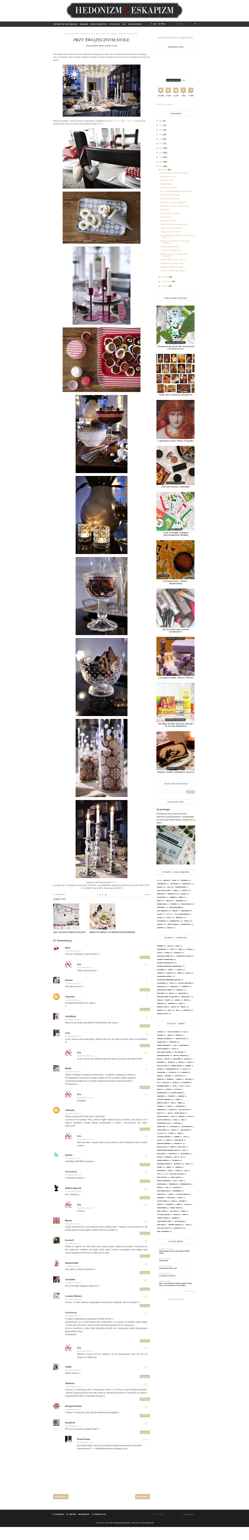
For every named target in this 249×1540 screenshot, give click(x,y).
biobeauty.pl (179, 1228)
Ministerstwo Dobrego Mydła (168, 1150)
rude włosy (186, 996)
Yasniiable (70, 1279)
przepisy (179, 990)
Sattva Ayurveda (182, 1194)
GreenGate (161, 1109)
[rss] (165, 24)
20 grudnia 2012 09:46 (73, 1191)
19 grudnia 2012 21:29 (73, 1000)
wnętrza (122, 33)
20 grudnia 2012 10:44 (73, 1224)
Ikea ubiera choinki (168, 221)
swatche (160, 1003)
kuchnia (183, 894)
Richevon (176, 1187)
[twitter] (160, 24)
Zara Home (161, 1224)
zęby (177, 1010)
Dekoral (168, 1076)
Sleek (173, 1201)
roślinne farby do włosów (167, 996)
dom (93, 33)
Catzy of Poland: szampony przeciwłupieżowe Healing (176, 534)
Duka (174, 1086)
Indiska (181, 1116)
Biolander (177, 1059)
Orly (186, 1170)
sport (186, 1000)
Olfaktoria (70, 1383)
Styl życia (114, 24)
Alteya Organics (173, 1032)
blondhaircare (164, 1281)
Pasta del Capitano (177, 1174)
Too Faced (173, 1211)
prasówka (161, 907)
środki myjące (162, 1013)
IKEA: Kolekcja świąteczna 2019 (69, 932)
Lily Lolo (160, 1133)
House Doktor (162, 1116)
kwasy (170, 969)
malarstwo (161, 897)
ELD (187, 1086)
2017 (161, 144)
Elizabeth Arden (176, 1092)
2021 (161, 125)
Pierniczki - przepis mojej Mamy (173, 202)
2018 (161, 139)
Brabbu (188, 1065)
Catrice (160, 1069)
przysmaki (161, 993)
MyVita (159, 1157)
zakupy (186, 921)
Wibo (184, 1214)
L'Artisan (176, 1123)
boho (174, 880)
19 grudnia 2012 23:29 (73, 1158)
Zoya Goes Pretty (163, 1228)
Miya (184, 1150)
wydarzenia (161, 921)
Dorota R (69, 1240)
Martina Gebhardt (164, 1143)
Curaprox (184, 1072)
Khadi (175, 1120)
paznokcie (174, 986)
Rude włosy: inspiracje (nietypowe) (175, 173)
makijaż (170, 973)
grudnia (164, 170)
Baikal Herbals (162, 1048)
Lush (185, 1136)
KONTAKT (189, 38)
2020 (161, 130)
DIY (124, 24)
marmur (172, 897)
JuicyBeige (70, 1016)
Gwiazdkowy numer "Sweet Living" (175, 206)
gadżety (185, 890)
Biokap (167, 1059)
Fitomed (160, 1106)
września (165, 286)
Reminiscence (185, 1184)
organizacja (180, 900)
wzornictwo (132, 33)
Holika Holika (180, 1113)
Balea (174, 1048)
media (159, 900)
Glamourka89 (71, 1263)
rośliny (175, 911)
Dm (158, 1082)
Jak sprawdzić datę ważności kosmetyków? (175, 630)
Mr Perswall (185, 1153)
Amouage (178, 1035)
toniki (180, 1003)
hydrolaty (178, 952)
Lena (67, 1033)
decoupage (174, 883)
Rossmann (177, 1191)
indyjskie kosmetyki (164, 956)
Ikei (102, 124)
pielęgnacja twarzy (164, 990)
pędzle (171, 993)
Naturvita (177, 1164)
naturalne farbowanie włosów (168, 980)
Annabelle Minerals (164, 1038)
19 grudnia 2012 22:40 (73, 1036)
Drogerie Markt (163, 1086)
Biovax (181, 1062)
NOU (175, 1157)
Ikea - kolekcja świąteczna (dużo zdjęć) (176, 191)
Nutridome (161, 1170)
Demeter (160, 1079)
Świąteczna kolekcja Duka (171, 250)
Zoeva (188, 1224)
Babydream (183, 1045)
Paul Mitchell (162, 1177)
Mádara (168, 1157)
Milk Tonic (182, 1147)
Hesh (169, 1113)
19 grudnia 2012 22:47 (73, 1072)
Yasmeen (175, 1218)
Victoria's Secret (163, 1214)
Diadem (178, 1079)
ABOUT (161, 38)
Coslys (185, 1069)
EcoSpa (168, 1089)
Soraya (159, 1204)
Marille (68, 1068)
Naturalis (176, 1160)
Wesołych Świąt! (167, 180)
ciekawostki (161, 883)
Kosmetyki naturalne (65, 24)
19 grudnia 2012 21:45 (73, 1019)
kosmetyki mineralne (165, 959)
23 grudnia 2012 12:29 (85, 967)
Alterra (160, 1032)
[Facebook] (183, 90)
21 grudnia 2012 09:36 (73, 1409)
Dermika (170, 1079)
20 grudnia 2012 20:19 (73, 1370)
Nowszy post (61, 1496)
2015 (161, 153)
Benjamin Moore (163, 1055)
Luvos (159, 1140)
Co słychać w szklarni (167, 1276)
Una (79, 964)
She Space (171, 1197)
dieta (172, 949)
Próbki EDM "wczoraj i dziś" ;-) (173, 260)
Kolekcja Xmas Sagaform (171, 213)
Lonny (179, 1133)
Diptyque (188, 1079)
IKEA (114, 882)
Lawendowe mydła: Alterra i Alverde (175, 677)
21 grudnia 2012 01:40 (73, 1386)
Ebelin (159, 1089)
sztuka (159, 917)
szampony (171, 1003)
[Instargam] (168, 90)
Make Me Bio (179, 1140)
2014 (161, 157)
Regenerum (161, 1184)
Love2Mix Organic (163, 1136)
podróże (173, 904)
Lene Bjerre (184, 1130)
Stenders (169, 1204)
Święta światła (166, 184)
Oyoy (159, 1174)
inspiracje (105, 33)
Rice (167, 1187)
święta (114, 33)
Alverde (160, 1035)
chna (177, 946)
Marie (67, 948)
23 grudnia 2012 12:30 (85, 1097)
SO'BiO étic (161, 1194)
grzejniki (160, 894)
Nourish (178, 1167)
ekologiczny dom (163, 890)
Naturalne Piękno (163, 1164)
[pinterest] (155, 24)
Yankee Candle (162, 1218)
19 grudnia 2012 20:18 (73, 983)
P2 (165, 1174)
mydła (188, 973)
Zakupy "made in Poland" (171, 232)
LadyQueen (173, 1126)
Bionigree (160, 1062)
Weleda (176, 1214)
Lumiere (177, 1136)
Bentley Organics (180, 1055)
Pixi (174, 1180)
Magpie (168, 1140)
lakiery (179, 969)
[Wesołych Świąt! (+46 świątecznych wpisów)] (112, 916)
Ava (174, 1045)
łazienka (160, 927)
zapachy (160, 924)
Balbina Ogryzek (73, 1188)
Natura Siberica (163, 1160)
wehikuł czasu (162, 1007)
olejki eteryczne (184, 983)
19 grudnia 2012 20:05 (73, 951)
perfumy (185, 986)
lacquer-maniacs (73, 1296)
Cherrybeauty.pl (172, 1069)
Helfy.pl (160, 1113)
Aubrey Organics (163, 1045)
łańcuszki (186, 1010)
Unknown (70, 997)
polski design (186, 904)
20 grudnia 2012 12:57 (73, 1316)
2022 (161, 121)
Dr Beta (175, 1082)
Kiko (183, 1120)
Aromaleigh (161, 1042)
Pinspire (116, 121)
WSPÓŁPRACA (174, 38)
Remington (173, 1184)
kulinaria (160, 969)
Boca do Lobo (162, 1065)
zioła (169, 1010)
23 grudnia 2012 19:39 (73, 1426)
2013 (161, 162)
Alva (184, 1032)
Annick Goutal (181, 1038)
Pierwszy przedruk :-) (169, 188)
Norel (169, 1167)
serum (159, 1000)
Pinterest (129, 121)
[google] (157, 24)
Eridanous (161, 1096)
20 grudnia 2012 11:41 (73, 1243)
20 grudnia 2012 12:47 (73, 1299)
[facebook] (152, 24)
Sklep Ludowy (162, 1201)
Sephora (160, 1197)
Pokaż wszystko (190, 1291)
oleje (172, 983)
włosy (173, 1007)
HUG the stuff (184, 1109)
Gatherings (179, 1106)
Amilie (169, 1035)
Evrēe (177, 1099)
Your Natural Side (164, 1221)
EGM (181, 1086)
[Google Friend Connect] (190, 90)
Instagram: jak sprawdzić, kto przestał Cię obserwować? (176, 347)
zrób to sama (172, 924)
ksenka (69, 980)
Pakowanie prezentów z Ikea (172, 263)
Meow (172, 1147)
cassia (169, 946)
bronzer (160, 946)
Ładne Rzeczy (186, 924)
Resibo (159, 1187)
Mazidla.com (161, 1147)
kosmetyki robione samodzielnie (169, 966)
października (166, 281)
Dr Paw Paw (186, 1082)
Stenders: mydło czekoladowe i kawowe (175, 772)
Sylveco (187, 1204)
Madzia (68, 1220)
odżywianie (161, 983)
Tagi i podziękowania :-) (170, 247)
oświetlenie (161, 904)
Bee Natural (179, 1052)
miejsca (169, 900)
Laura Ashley (162, 1130)
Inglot (189, 1116)
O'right (178, 1170)
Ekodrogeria (162, 1092)
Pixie (181, 1180)
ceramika (184, 880)
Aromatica (173, 1042)
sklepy (159, 914)
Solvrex (182, 1201)
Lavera (173, 1130)
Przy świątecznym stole (170, 199)
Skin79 (180, 1197)
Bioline (187, 1059)
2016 (161, 148)
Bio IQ (159, 1059)
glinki (159, 952)
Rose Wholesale (163, 1191)
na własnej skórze (164, 976)
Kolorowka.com (163, 1123)
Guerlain (172, 1109)
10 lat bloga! (163, 809)
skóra (177, 1000)
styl (168, 914)
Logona (171, 1133)
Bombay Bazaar (176, 1065)
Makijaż (84, 24)
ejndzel (68, 1155)
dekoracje (85, 33)
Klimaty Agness (165, 1274)
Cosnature (161, 1072)
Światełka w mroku (168, 177)
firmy (176, 890)
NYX (182, 1157)
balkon (166, 880)
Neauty (188, 1164)
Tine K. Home (161, 1211)
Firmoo (180, 1103)
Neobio (159, 1167)
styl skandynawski (181, 914)
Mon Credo (161, 1153)
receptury (182, 993)
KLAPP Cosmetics (163, 1120)
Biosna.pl (171, 1062)
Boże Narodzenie (71, 33)
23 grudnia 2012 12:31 (85, 1351)
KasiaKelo (70, 1423)
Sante (170, 1194)
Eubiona (181, 1096)
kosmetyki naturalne (165, 963)
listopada (165, 277)
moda (180, 973)
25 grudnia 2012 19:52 (85, 1442)
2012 (161, 166)
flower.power (83, 1439)
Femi (172, 1103)
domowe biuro (180, 887)
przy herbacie (162, 911)
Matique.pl (178, 1143)
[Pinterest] (160, 90)
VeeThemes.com (147, 1523)
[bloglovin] (162, 24)
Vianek (183, 1211)
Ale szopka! (165, 210)
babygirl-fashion (73, 1406)
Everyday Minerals (164, 1099)
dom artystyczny (165, 1266)
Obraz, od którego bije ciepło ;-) (173, 271)
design (159, 887)
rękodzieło (185, 911)
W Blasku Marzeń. (166, 1249)
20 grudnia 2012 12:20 (73, 1283)
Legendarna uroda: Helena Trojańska (176, 441)
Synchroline (162, 1208)
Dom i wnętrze (99, 24)
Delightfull (179, 1076)
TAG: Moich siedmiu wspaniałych (174, 224)
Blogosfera (135, 24)
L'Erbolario (161, 1126)
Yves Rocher (179, 1221)
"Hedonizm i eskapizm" (121, 1523)
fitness (189, 949)
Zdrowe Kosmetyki (175, 1224)
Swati (178, 1204)
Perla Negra (175, 1177)
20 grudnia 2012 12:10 (73, 1266)
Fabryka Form (162, 1103)
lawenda (160, 973)
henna (167, 952)
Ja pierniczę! (166, 217)
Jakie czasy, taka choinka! (171, 228)
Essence (171, 1096)
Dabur (159, 1076)
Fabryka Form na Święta (170, 195)
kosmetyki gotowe (184, 956)
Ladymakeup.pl (186, 1126)
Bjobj (189, 1062)
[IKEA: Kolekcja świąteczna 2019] (69, 916)
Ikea (97, 33)
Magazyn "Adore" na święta (172, 267)
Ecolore (177, 1089)
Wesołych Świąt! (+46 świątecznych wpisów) (112, 932)
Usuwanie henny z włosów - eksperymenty (176, 582)
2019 (161, 134)
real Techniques (163, 1231)
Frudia (169, 1106)
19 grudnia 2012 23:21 (73, 1113)
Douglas (165, 1082)
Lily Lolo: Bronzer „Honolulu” (175, 487)
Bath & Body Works (164, 1052)
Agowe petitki (164, 1259)
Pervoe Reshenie (163, 1180)
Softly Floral (163, 1261)
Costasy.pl (173, 1072)
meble (181, 897)
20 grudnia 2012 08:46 (73, 1175)
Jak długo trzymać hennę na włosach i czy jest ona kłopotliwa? (176, 725)
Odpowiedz (145, 957)
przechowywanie (175, 907)
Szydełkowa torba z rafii (168, 1268)
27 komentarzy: (59, 894)
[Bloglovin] (175, 90)
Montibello (173, 1153)
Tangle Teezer (175, 1208)
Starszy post (142, 1496)
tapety (169, 917)
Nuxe (170, 1170)
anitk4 (68, 1367)
